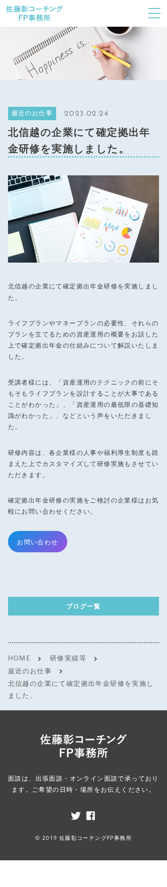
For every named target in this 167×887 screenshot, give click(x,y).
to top (149, 871)
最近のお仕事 (32, 113)
